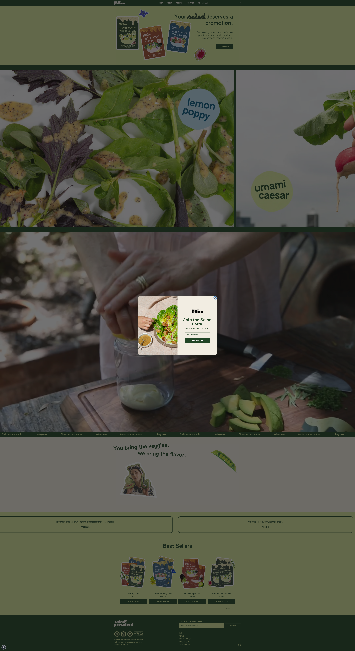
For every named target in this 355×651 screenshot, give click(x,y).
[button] (3, 647)
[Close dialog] (215, 298)
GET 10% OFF (197, 340)
